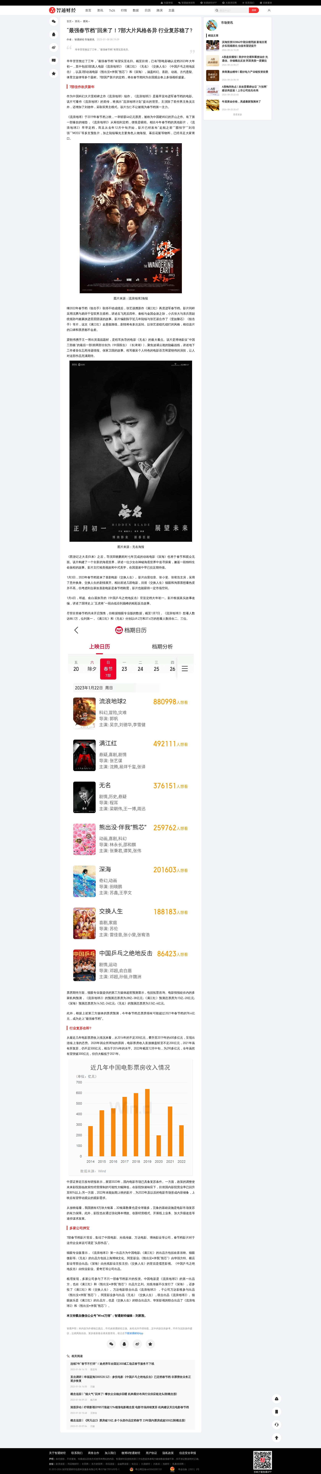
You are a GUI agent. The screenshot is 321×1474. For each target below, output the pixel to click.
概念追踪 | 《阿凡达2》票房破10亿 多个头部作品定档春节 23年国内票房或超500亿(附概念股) (127, 1420)
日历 (148, 10)
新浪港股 (60, 1463)
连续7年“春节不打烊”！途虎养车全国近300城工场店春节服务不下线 (112, 1363)
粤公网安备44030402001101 (148, 1469)
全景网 (85, 1463)
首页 (88, 10)
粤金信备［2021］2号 (188, 1469)
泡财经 (166, 1463)
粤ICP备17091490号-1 (108, 1469)
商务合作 (93, 1453)
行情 (124, 10)
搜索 (254, 10)
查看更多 (237, 114)
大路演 (156, 1463)
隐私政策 (168, 1453)
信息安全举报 (187, 1453)
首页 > (70, 21)
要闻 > (86, 21)
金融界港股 (123, 1463)
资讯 (100, 10)
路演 (160, 10)
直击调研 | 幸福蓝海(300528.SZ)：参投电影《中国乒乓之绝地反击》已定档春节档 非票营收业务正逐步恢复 (130, 1379)
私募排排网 (178, 1463)
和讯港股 (110, 1463)
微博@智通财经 (130, 1453)
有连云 (135, 1463)
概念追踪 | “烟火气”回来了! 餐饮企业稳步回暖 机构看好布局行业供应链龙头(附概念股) (123, 1394)
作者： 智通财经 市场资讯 (81, 39)
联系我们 (76, 1453)
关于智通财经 (57, 1453)
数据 (136, 10)
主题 (171, 10)
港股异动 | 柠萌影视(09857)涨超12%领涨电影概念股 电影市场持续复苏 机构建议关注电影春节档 (129, 1407)
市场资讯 (227, 22)
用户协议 (151, 1453)
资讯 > (78, 21)
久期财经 (145, 1463)
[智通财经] (62, 10)
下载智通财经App (134, 1333)
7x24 (112, 10)
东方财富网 (97, 1463)
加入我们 (110, 1453)
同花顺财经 (73, 1463)
